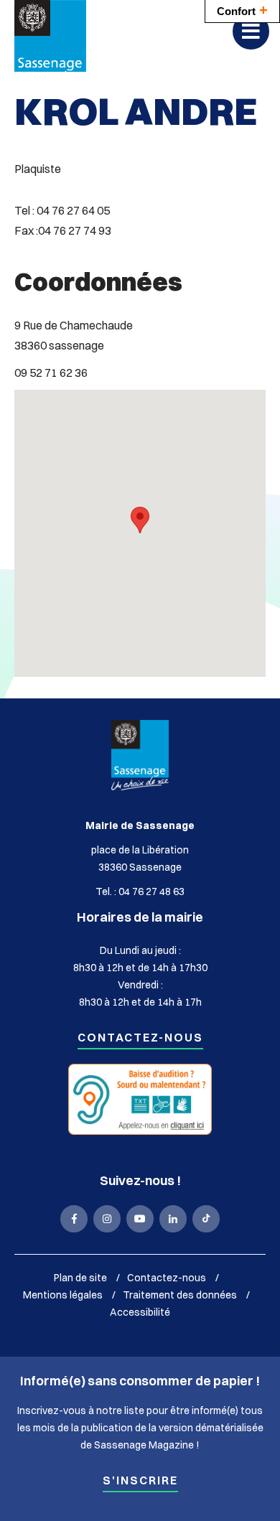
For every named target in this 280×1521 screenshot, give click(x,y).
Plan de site (80, 1277)
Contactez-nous (140, 1038)
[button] (140, 520)
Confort (242, 10)
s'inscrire (140, 1481)
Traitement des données (180, 1294)
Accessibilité (140, 1312)
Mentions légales (63, 1294)
